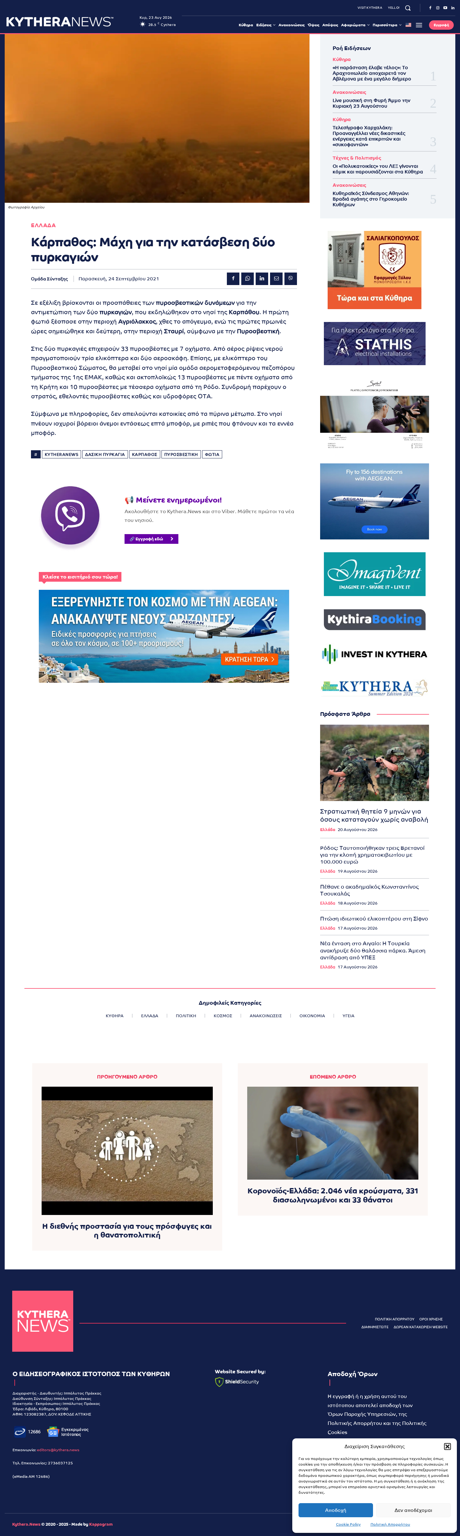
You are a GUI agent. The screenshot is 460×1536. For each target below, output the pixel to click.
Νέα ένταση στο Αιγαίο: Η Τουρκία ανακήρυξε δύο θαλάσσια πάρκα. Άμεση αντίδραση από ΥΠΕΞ (373, 950)
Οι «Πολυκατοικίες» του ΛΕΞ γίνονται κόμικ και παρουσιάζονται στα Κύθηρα (378, 168)
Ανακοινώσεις (349, 92)
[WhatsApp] (247, 279)
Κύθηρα (342, 59)
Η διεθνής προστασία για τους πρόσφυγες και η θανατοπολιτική (127, 1230)
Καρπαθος (144, 454)
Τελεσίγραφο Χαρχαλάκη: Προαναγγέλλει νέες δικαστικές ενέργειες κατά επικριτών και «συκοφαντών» (369, 136)
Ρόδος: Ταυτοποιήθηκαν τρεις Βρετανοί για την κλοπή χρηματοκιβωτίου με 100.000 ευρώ (372, 855)
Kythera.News (26, 1524)
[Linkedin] (453, 8)
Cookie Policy (348, 1524)
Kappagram (101, 1524)
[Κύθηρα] (42, 1321)
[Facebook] (430, 8)
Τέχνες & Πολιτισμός (357, 158)
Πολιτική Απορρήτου (390, 1524)
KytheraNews (62, 454)
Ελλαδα (43, 225)
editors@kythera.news (58, 1450)
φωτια (212, 454)
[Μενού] (419, 25)
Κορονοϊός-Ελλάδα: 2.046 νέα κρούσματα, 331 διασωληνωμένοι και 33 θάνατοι (333, 1195)
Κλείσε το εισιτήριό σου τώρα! (80, 577)
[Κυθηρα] (71, 22)
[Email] (276, 279)
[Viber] (290, 279)
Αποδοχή (335, 1510)
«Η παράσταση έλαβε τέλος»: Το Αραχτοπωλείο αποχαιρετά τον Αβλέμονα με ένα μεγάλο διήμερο (372, 73)
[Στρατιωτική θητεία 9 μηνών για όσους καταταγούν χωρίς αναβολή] (374, 763)
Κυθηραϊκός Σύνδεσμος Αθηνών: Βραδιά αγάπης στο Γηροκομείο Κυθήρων (371, 199)
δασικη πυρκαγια (105, 454)
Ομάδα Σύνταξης (49, 278)
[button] (447, 1446)
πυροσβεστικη (181, 454)
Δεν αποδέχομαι (413, 1510)
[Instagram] (438, 8)
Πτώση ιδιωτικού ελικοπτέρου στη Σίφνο (374, 919)
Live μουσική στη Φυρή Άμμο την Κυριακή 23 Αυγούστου (371, 103)
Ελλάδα (327, 829)
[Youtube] (445, 8)
